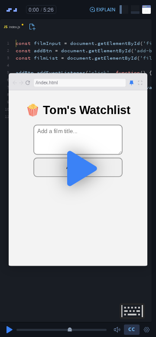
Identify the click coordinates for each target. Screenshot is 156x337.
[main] (78, 168)
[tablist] (18, 27)
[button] (102, 9)
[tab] (13, 27)
